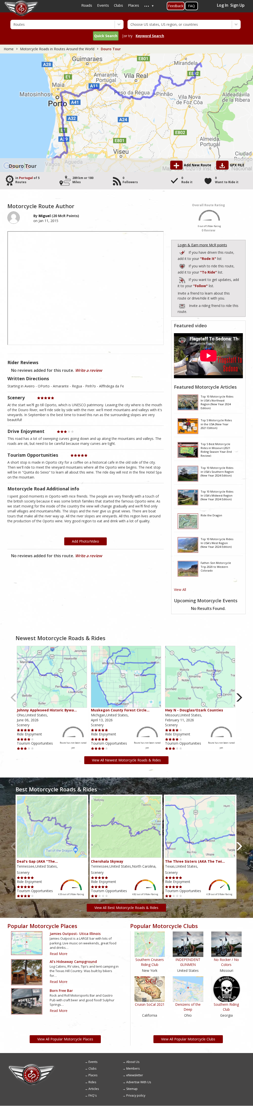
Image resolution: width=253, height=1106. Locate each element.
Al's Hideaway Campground (73, 961)
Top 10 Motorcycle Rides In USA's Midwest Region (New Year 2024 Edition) (217, 495)
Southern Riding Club (226, 1007)
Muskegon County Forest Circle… (120, 710)
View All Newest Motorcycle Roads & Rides (126, 760)
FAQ (191, 5)
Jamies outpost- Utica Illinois (75, 933)
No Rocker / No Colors (226, 962)
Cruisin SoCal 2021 (150, 1004)
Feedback (175, 5)
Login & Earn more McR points (202, 245)
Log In (222, 5)
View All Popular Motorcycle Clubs (188, 1039)
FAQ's (92, 1095)
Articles (93, 1089)
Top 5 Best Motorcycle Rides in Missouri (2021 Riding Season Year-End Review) (216, 449)
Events (92, 1062)
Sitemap (132, 1089)
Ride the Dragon (211, 515)
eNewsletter (134, 1075)
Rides (92, 1082)
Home (9, 49)
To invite (182, 306)
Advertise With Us (138, 1082)
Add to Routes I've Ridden (183, 252)
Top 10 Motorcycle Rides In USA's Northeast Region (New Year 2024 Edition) (217, 402)
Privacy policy (135, 1095)
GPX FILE (237, 165)
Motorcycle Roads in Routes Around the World (57, 49)
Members (133, 1068)
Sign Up (237, 5)
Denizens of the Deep (188, 1007)
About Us (132, 1062)
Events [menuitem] (103, 5)
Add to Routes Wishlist (183, 265)
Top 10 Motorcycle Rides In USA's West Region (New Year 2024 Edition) (217, 543)
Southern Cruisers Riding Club (149, 962)
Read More (58, 953)
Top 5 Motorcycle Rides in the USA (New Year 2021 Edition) (216, 424)
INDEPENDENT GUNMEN (187, 962)
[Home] (32, 1065)
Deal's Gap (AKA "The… (37, 861)
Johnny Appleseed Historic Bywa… (47, 710)
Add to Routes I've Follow (183, 279)
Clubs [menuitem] (118, 5)
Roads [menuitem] (86, 5)
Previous (14, 697)
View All (180, 589)
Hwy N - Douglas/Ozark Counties (194, 710)
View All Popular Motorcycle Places (65, 1039)
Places (92, 1075)
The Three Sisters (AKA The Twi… (195, 861)
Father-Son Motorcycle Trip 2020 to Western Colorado (216, 566)
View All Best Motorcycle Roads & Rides (126, 907)
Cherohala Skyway (107, 861)
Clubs (92, 1068)
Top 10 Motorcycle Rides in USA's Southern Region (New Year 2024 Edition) (217, 471)
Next (239, 697)
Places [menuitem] (133, 5)
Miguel (45, 215)
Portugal (26, 178)
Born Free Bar (61, 990)
